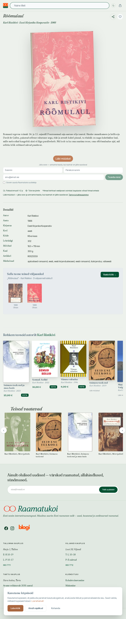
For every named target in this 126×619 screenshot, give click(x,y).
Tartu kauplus (11, 574)
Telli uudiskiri (108, 489)
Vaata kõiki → (109, 274)
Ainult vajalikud (35, 608)
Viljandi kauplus (75, 543)
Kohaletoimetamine (74, 581)
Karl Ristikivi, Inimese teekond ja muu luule (78, 455)
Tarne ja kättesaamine (79, 194)
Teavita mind (114, 177)
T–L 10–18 (70, 555)
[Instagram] (12, 528)
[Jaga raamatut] (113, 17)
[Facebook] (6, 528)
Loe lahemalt (38, 601)
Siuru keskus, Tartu (12, 581)
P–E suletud (71, 560)
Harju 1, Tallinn (10, 550)
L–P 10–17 (8, 560)
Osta (24, 395)
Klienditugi (72, 574)
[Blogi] (26, 528)
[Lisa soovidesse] (120, 16)
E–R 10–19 (8, 555)
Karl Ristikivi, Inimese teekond (47, 455)
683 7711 (7, 565)
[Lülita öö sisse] (113, 5)
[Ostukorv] (120, 5)
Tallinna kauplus (13, 543)
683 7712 (69, 565)
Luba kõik (15, 608)
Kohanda (55, 608)
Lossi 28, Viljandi (73, 550)
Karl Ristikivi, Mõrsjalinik (17, 454)
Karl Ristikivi (10, 22)
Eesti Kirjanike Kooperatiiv (34, 22)
